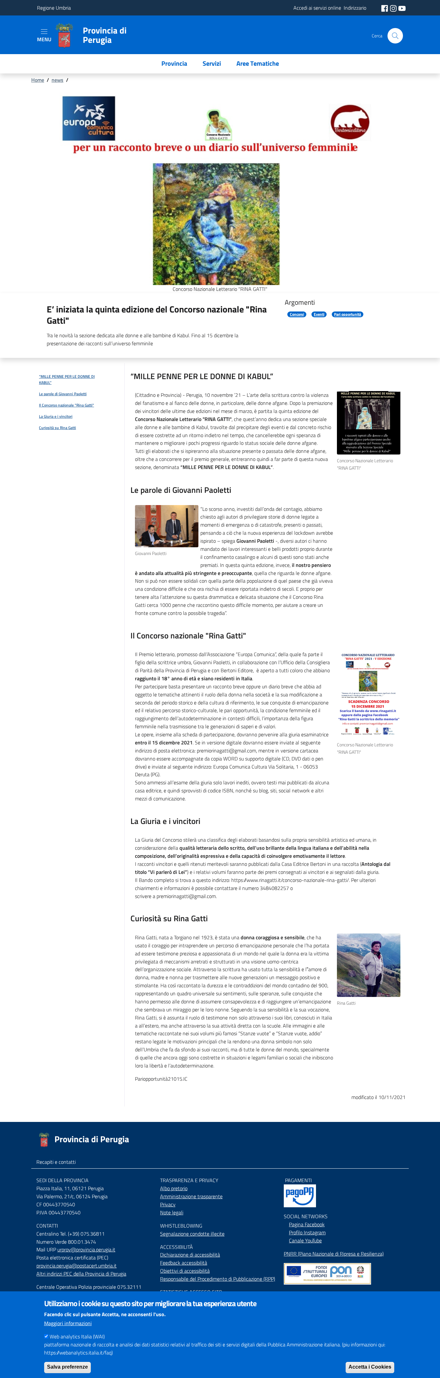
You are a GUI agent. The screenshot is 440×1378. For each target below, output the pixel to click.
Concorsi (297, 314)
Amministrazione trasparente (191, 1196)
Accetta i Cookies (370, 1367)
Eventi (319, 314)
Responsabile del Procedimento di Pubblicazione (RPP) (217, 1279)
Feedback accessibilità (183, 1263)
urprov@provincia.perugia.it (86, 1249)
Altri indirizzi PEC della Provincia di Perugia (81, 1274)
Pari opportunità (347, 314)
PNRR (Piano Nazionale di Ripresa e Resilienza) (334, 1254)
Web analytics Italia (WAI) (77, 1336)
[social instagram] (393, 8)
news (57, 80)
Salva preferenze (67, 1367)
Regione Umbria (54, 8)
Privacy (168, 1204)
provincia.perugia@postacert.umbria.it (76, 1265)
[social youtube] (402, 8)
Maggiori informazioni (68, 1323)
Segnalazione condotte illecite (192, 1234)
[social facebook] (385, 8)
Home (37, 80)
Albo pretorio (173, 1188)
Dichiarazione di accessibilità (190, 1254)
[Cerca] (395, 35)
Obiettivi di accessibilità (185, 1271)
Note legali (171, 1212)
